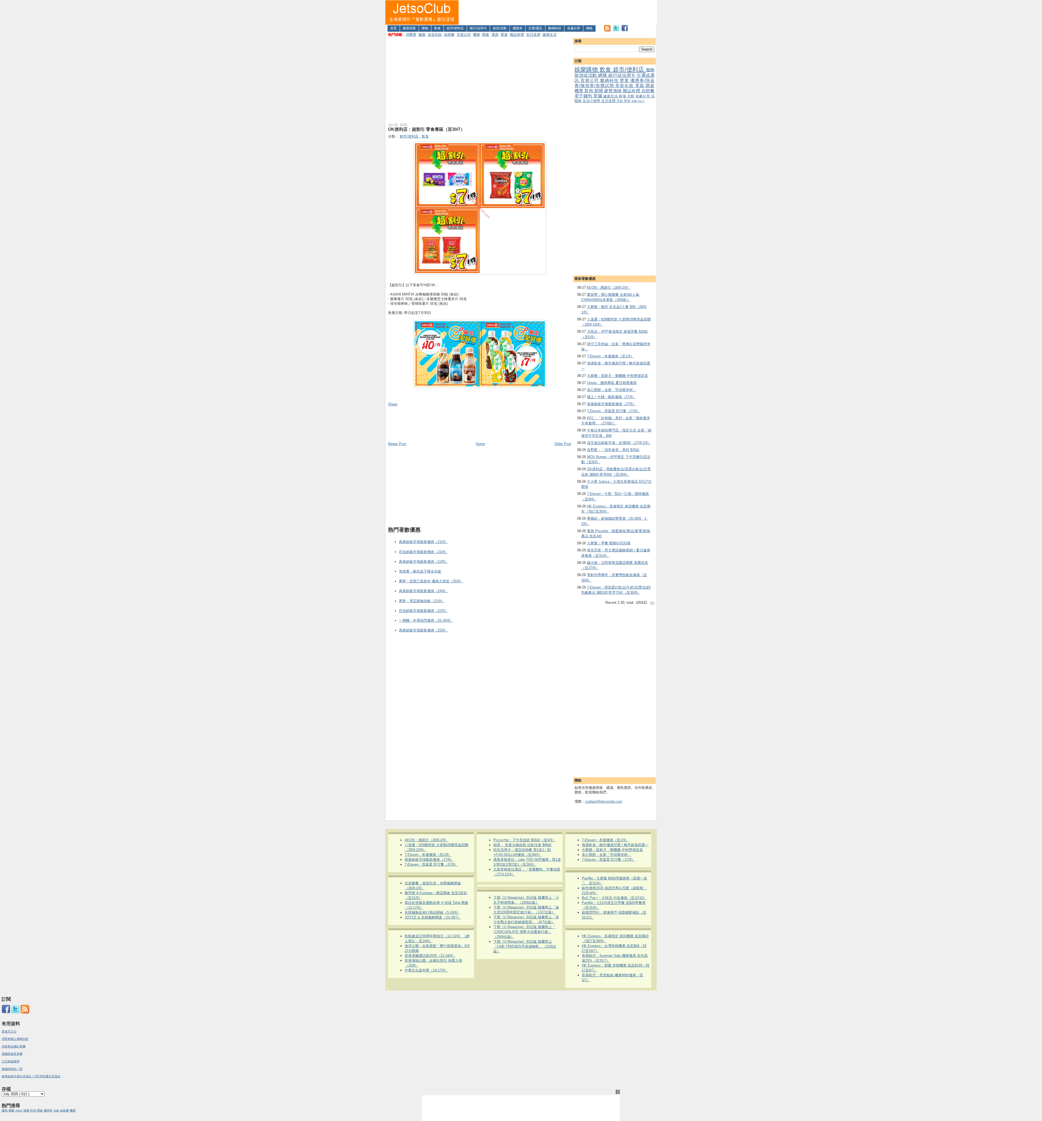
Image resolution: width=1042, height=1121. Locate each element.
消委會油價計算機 (14, 1046)
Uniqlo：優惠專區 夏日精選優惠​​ (612, 383)
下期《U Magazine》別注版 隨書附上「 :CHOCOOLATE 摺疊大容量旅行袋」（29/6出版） (524, 932)
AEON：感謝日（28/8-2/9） (609, 287)
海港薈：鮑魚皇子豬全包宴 (420, 571)
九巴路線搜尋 (11, 1061)
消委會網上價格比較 (15, 1038)
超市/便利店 (455, 28)
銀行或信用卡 (622, 75)
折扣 (33, 1110)
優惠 (5, 1110)
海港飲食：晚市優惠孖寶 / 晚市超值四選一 (615, 845)
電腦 (598, 96)
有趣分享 (573, 28)
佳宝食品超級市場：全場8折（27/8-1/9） (619, 443)
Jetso (19, 1110)
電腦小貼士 (638, 101)
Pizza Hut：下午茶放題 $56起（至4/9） (524, 840)
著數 (11, 1110)
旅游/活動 (500, 28)
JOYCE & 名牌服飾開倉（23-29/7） (433, 917)
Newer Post (397, 444)
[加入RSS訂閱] (607, 30)
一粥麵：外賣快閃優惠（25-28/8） (426, 620)
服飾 (421, 35)
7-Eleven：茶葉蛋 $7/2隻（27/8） (613, 411)
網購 (603, 75)
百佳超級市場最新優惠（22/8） (423, 611)
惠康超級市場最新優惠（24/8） (423, 591)
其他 (589, 90)
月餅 (631, 96)
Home (480, 444)
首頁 (393, 28)
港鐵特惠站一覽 (12, 1069)
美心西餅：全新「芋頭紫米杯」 (611, 390)
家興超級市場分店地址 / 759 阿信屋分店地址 (31, 1076)
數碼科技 (554, 28)
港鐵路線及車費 (12, 1053)
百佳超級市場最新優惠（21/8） (423, 552)
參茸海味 (613, 90)
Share (392, 404)
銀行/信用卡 (478, 28)
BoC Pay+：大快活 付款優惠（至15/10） (614, 898)
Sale (56, 1110)
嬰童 (504, 35)
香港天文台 (9, 1031)
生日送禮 (533, 35)
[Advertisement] (558, 12)
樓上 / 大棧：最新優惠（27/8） (611, 397)
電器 (494, 35)
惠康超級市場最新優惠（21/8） (423, 542)
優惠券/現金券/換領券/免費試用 (614, 83)
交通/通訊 (535, 28)
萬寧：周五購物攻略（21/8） (421, 601)
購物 (425, 28)
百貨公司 (464, 35)
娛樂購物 (587, 69)
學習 (627, 101)
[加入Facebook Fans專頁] (624, 30)
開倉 (485, 35)
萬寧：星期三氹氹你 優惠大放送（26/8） (431, 581)
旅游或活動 (586, 75)
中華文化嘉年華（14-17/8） (426, 970)
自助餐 (449, 35)
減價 (26, 1110)
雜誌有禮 (517, 35)
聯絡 (589, 28)
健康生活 (549, 35)
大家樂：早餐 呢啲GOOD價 (608, 543)
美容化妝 (435, 35)
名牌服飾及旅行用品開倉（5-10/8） (432, 912)
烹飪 (620, 101)
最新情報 (409, 28)
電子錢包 (583, 96)
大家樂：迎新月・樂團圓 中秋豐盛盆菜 (617, 376)
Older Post (562, 444)
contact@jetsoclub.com (603, 801)
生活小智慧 (592, 101)
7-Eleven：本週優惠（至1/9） (610, 356)
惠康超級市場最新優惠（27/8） (611, 404)
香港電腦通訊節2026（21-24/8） (430, 956)
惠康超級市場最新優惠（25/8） (423, 630)
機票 (476, 35)
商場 (623, 96)
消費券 (411, 35)
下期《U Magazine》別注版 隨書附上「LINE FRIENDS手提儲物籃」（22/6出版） (524, 946)
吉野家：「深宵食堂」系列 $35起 (613, 450)
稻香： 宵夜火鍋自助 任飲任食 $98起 (522, 845)
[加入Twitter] (616, 30)
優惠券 (517, 28)
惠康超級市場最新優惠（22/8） (423, 562)
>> (652, 603)
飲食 (437, 28)
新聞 (599, 90)
